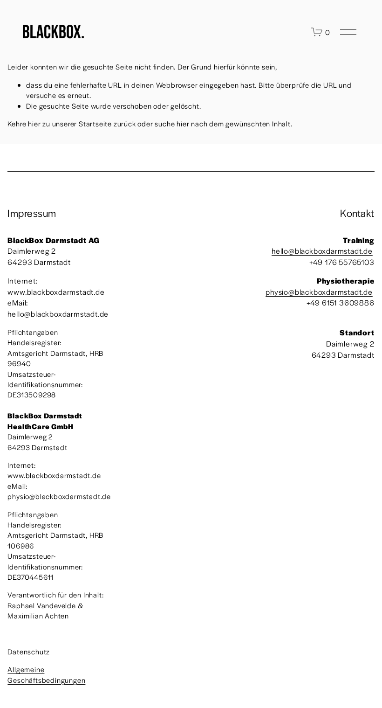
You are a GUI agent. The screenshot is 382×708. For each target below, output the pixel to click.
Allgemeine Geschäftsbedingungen (46, 674)
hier (34, 123)
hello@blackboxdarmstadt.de (322, 250)
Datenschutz (28, 651)
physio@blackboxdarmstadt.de (319, 291)
